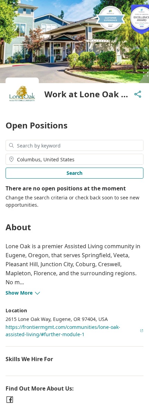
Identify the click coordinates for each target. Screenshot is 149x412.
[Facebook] (10, 399)
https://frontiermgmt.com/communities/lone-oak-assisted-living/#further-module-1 (63, 331)
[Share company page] (137, 94)
